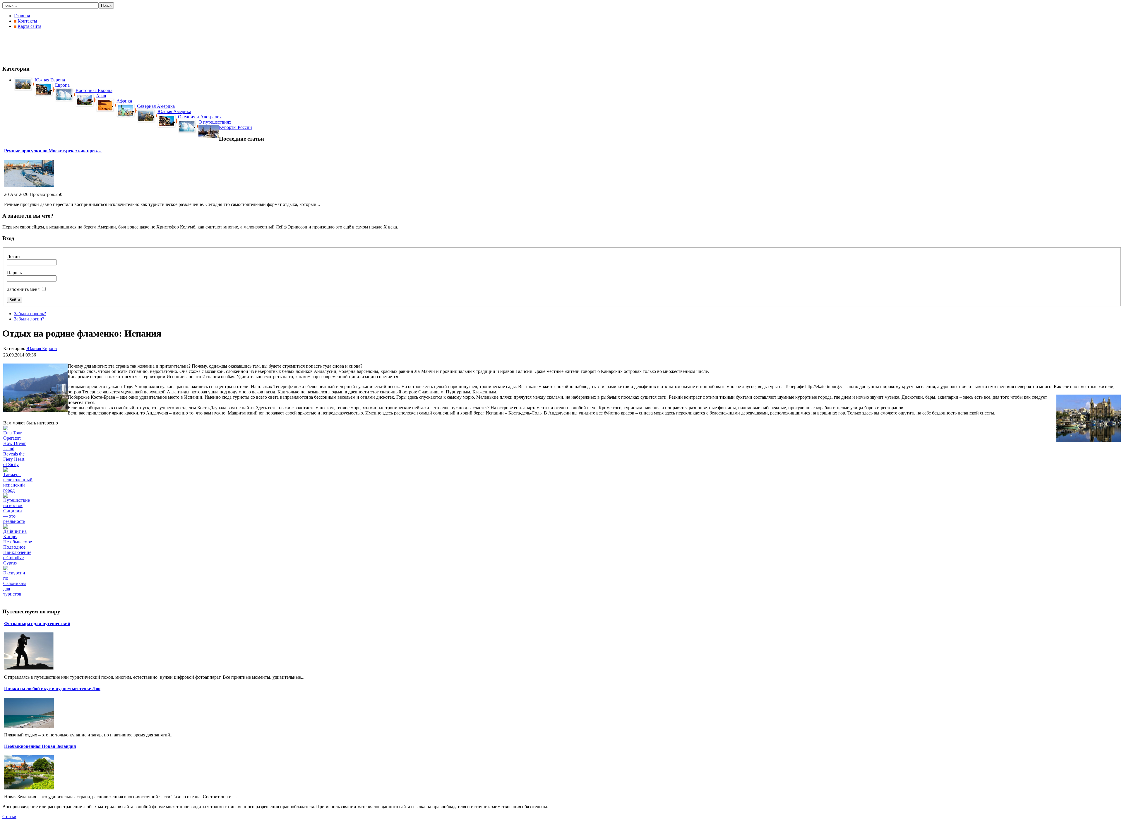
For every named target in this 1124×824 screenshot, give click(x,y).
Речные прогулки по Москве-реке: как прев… (53, 150)
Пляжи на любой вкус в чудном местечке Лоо (52, 688)
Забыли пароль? (30, 313)
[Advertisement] (108, 47)
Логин (13, 256)
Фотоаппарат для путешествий (37, 623)
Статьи (9, 816)
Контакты (27, 20)
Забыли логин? (29, 318)
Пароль (14, 272)
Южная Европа (41, 348)
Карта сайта (29, 26)
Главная (22, 15)
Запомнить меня (23, 289)
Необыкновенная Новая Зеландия (40, 746)
